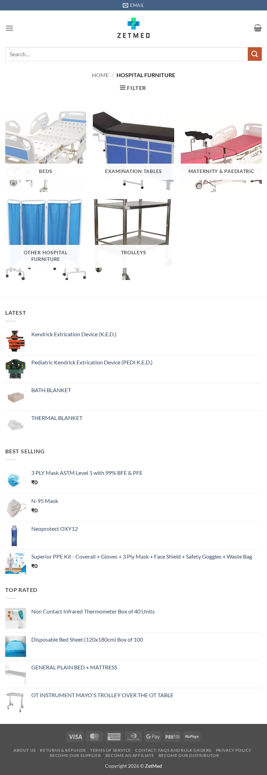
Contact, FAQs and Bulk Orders (173, 750)
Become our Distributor (189, 755)
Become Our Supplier (75, 755)
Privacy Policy (234, 750)
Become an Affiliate (129, 755)
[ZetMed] (133, 27)
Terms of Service (110, 750)
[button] (9, 27)
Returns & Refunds (63, 750)
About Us (25, 750)
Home (100, 75)
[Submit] (255, 54)
